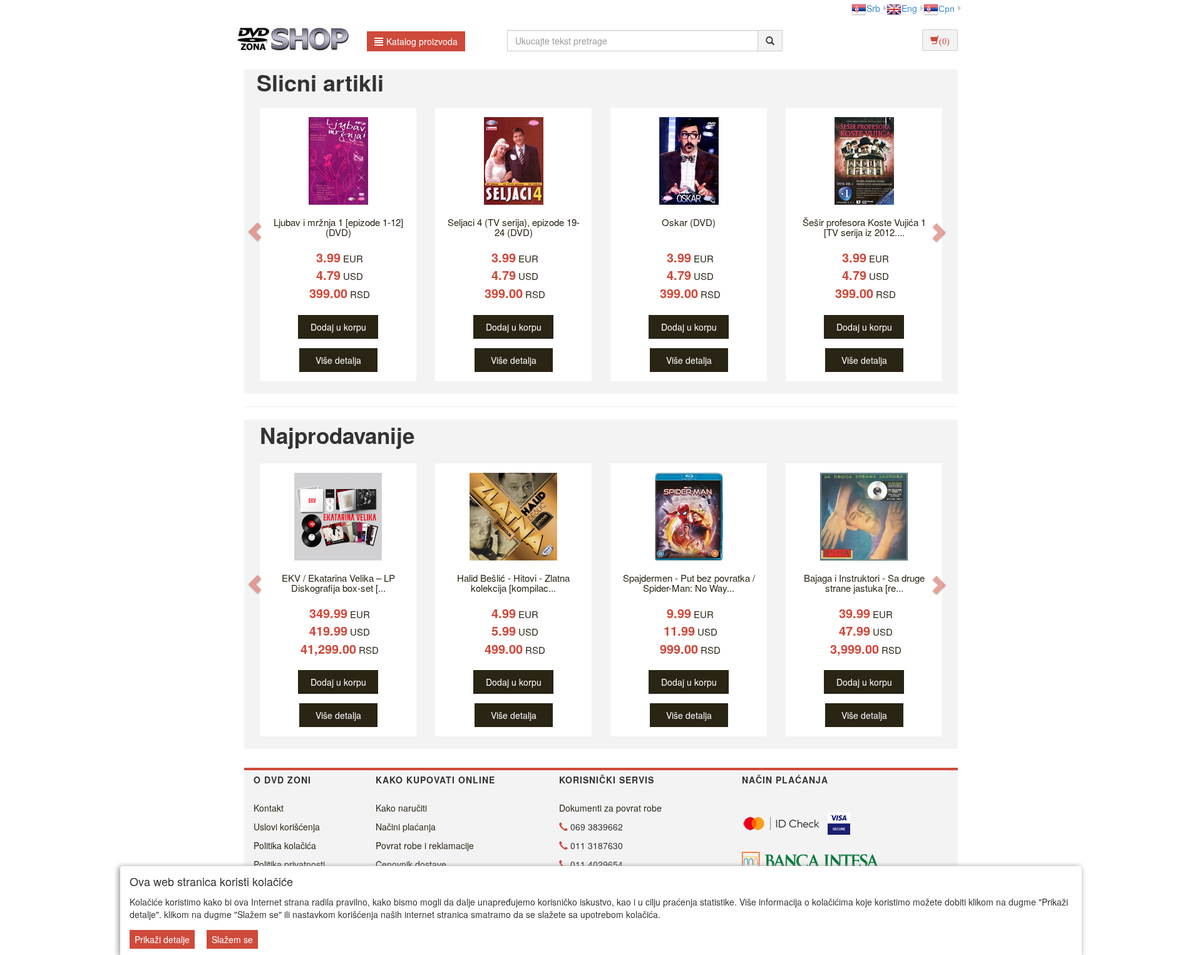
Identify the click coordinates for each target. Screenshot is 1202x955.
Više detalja (338, 360)
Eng (909, 8)
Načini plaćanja (406, 826)
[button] (254, 231)
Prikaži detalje (162, 939)
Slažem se (232, 939)
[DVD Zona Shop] (289, 40)
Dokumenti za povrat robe (610, 808)
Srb (873, 8)
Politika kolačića (285, 845)
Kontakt (269, 808)
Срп (946, 8)
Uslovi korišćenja (287, 826)
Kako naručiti (401, 808)
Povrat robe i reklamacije (425, 845)
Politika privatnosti (289, 864)
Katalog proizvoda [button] (422, 41)
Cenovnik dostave (411, 864)
